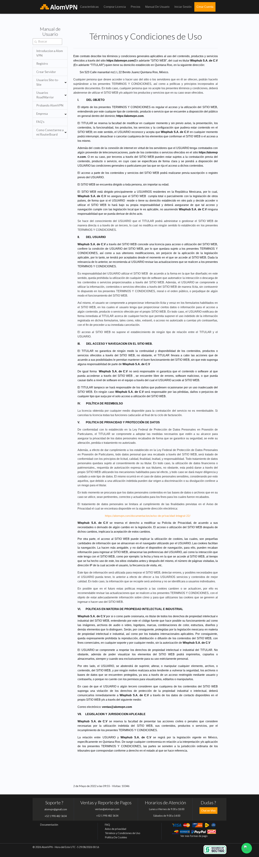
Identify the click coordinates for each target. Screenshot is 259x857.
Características (89, 6)
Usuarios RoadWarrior (45, 95)
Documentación (49, 824)
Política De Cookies (116, 837)
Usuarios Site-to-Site (47, 82)
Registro (42, 63)
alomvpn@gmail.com (55, 809)
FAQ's (40, 122)
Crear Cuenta (204, 6)
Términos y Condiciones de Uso (122, 833)
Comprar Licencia (115, 6)
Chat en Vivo (208, 810)
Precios (135, 6)
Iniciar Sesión (183, 6)
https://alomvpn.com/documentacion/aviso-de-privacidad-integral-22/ (147, 515)
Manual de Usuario (157, 6)
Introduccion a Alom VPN (49, 53)
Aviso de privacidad (115, 828)
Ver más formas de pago (194, 835)
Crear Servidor (46, 72)
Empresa (42, 113)
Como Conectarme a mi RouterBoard (50, 132)
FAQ (107, 824)
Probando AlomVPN (49, 105)
